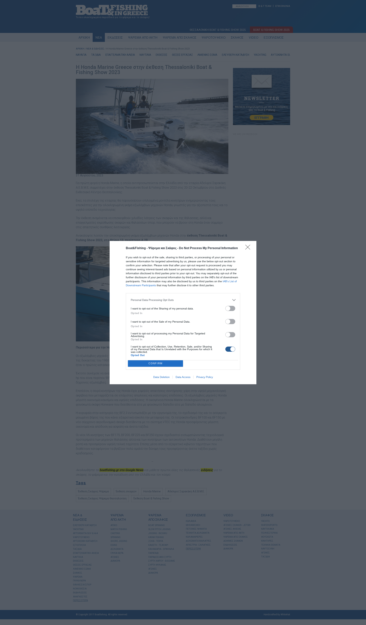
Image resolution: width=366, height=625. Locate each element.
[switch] (230, 308)
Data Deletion (161, 377)
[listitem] (183, 300)
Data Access (183, 377)
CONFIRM (155, 363)
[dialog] (183, 312)
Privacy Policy (204, 377)
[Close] (249, 248)
